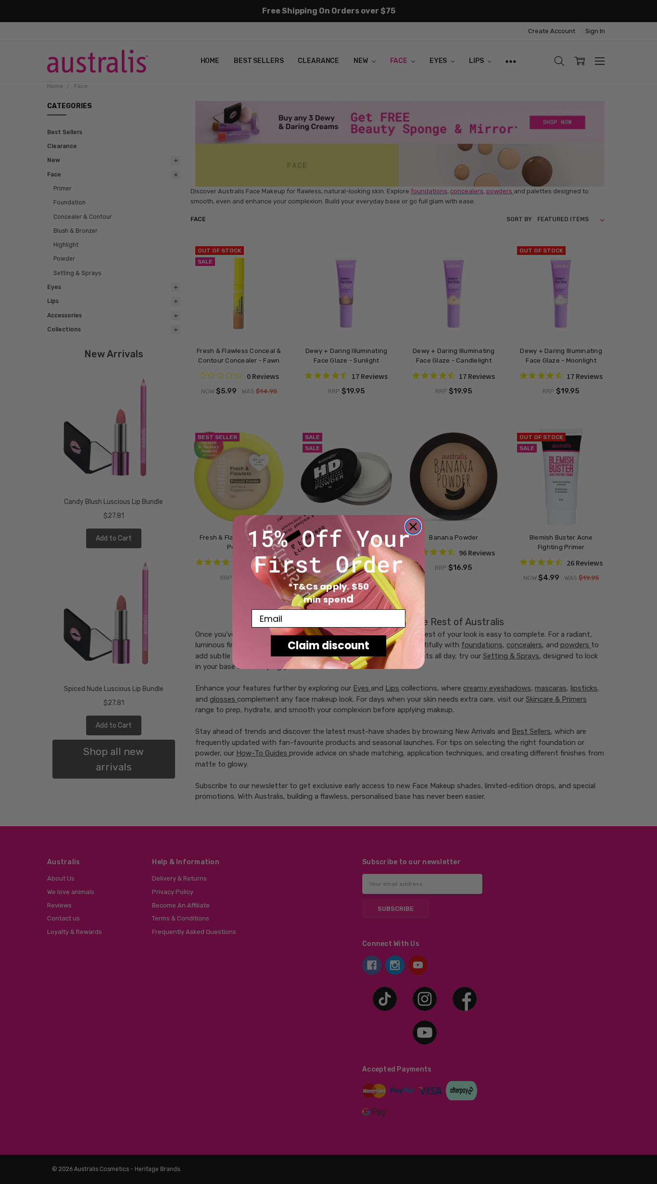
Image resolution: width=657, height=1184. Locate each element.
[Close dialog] (413, 526)
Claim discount (328, 645)
